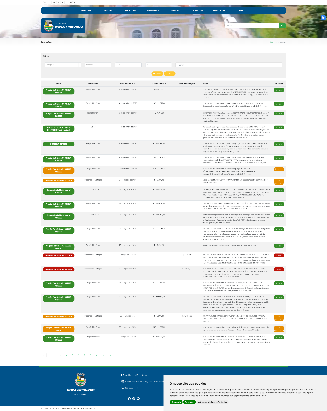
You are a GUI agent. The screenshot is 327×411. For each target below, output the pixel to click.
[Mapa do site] (62, 2)
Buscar (158, 73)
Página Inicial (273, 42)
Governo (108, 11)
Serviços (175, 11)
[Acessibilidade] (45, 2)
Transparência (152, 11)
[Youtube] (138, 399)
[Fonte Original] (58, 2)
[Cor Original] (71, 2)
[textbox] (62, 64)
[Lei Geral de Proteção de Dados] (66, 2)
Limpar (170, 73)
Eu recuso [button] (189, 402)
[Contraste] (75, 2)
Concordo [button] (176, 402)
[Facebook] (129, 399)
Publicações (130, 11)
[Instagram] (134, 399)
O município (86, 11)
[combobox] (63, 65)
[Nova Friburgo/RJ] (48, 25)
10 (103, 355)
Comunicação (197, 11)
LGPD (241, 11)
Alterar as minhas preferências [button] (212, 402)
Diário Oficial (219, 11)
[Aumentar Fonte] (49, 2)
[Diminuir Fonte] (54, 2)
